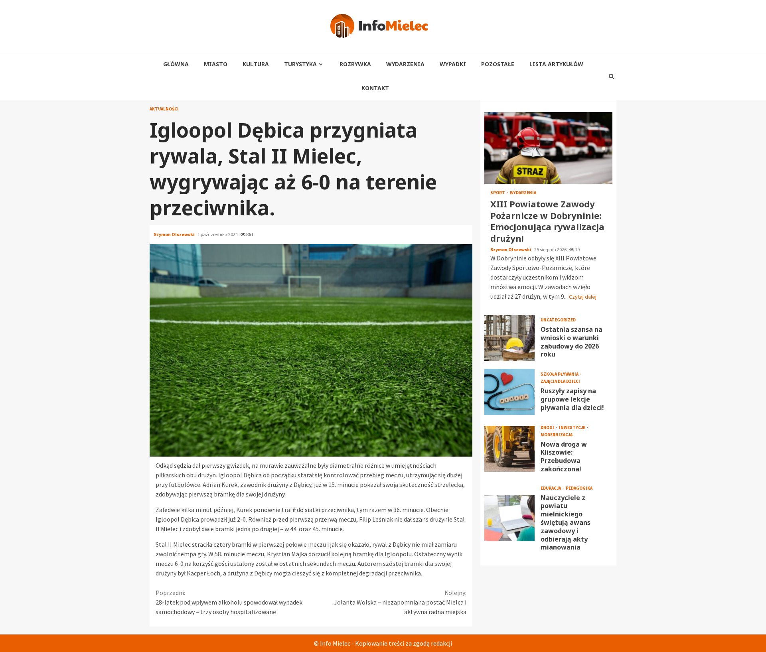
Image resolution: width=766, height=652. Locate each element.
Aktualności (164, 109)
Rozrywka (355, 64)
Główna (176, 64)
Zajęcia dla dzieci (560, 381)
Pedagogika (579, 488)
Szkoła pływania (560, 374)
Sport (498, 193)
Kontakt (375, 88)
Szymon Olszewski (174, 234)
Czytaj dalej (582, 296)
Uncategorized (558, 320)
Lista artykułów (556, 64)
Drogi (548, 427)
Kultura (256, 64)
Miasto (215, 64)
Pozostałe (497, 64)
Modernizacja (557, 434)
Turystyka (300, 64)
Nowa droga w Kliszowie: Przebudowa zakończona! (509, 449)
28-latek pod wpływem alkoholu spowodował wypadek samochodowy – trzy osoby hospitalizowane (229, 602)
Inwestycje (572, 427)
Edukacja (551, 488)
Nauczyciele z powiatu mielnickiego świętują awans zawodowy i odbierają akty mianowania (509, 518)
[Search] (611, 76)
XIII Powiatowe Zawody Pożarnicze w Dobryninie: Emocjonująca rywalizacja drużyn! (548, 148)
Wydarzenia (405, 64)
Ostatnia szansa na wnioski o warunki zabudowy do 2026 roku (509, 337)
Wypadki (453, 64)
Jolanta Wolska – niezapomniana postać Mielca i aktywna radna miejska (400, 602)
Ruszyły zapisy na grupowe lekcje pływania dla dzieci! (509, 391)
